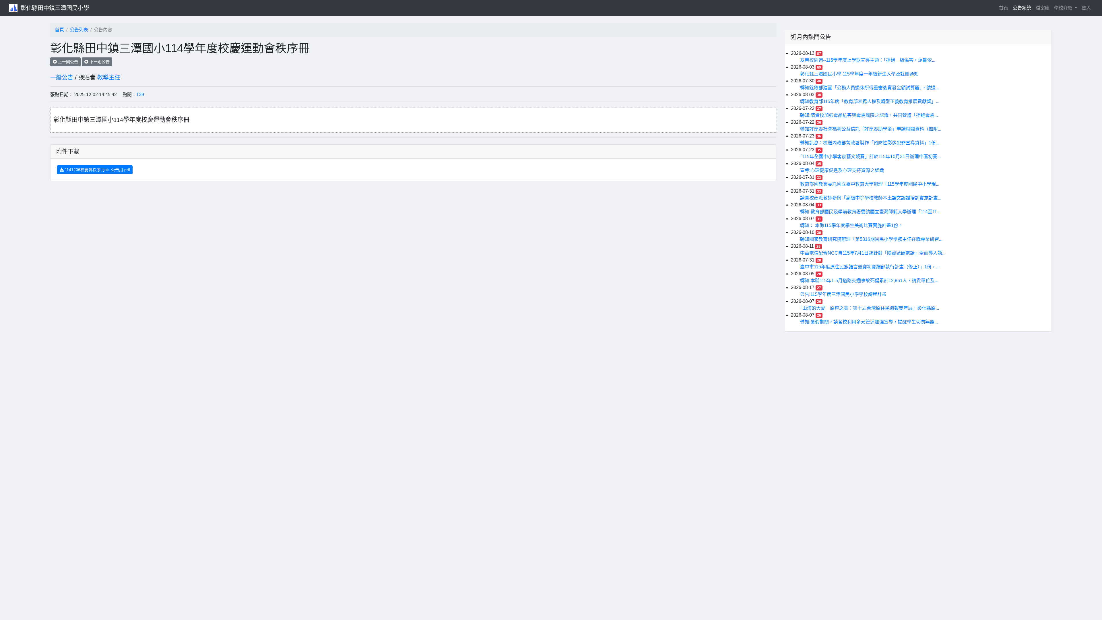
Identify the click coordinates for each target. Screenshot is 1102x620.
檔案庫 (1042, 7)
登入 (1086, 7)
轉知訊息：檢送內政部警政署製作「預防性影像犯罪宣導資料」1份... (869, 142)
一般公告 (61, 77)
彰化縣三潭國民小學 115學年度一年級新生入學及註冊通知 (859, 73)
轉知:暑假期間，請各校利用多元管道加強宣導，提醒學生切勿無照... (869, 321)
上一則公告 (67, 61)
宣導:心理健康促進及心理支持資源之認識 (842, 170)
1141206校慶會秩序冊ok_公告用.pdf (97, 169)
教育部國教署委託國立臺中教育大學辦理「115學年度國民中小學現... (869, 184)
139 (140, 94)
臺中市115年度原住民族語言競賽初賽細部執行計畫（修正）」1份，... (870, 266)
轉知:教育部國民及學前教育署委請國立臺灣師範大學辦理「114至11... (870, 211)
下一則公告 (99, 61)
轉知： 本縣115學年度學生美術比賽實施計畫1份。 (851, 225)
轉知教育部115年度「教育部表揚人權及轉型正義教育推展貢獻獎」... (869, 101)
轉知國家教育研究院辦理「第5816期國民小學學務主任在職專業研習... (871, 239)
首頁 (1004, 7)
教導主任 (108, 77)
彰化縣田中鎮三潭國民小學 (54, 8)
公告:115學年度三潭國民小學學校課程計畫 (843, 294)
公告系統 (1022, 7)
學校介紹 (1064, 7)
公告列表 (79, 29)
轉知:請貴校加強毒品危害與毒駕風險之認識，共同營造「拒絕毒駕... (869, 115)
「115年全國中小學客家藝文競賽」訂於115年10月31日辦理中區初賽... (870, 156)
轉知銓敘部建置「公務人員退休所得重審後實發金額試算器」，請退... (869, 87)
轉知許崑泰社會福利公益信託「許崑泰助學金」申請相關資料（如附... (870, 129)
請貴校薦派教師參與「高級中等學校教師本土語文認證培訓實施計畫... (870, 197)
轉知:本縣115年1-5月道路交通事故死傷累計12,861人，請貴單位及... (869, 280)
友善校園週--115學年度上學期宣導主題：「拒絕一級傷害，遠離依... (867, 60)
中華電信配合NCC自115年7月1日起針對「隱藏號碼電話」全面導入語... (873, 253)
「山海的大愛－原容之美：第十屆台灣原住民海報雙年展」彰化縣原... (869, 308)
